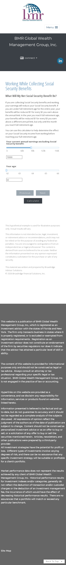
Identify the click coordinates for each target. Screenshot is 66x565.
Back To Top (52, 561)
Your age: (11, 166)
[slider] (32, 147)
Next (43, 192)
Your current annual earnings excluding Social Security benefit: (31, 143)
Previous (25, 192)
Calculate (33, 200)
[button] (52, 27)
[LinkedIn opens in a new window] (60, 63)
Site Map (6, 550)
